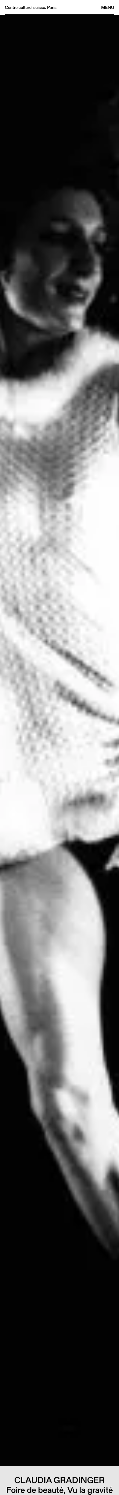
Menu (107, 7)
